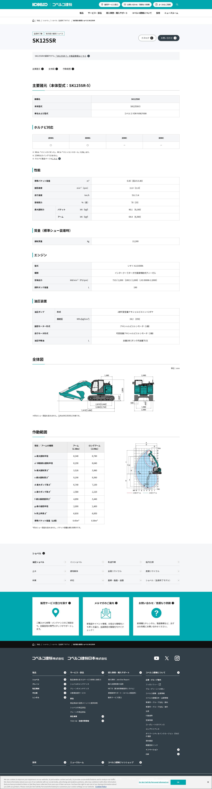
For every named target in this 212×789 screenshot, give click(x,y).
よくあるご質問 (165, 4)
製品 (38, 20)
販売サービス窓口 (111, 4)
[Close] (208, 782)
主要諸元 (36, 68)
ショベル (46, 20)
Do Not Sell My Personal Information (153, 782)
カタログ (145, 37)
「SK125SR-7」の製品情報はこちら (70, 55)
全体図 (51, 68)
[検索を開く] (177, 4)
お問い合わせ (167, 37)
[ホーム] (33, 20)
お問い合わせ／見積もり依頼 (138, 4)
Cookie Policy (100, 786)
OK (178, 782)
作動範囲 (67, 68)
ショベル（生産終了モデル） (61, 20)
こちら (54, 158)
